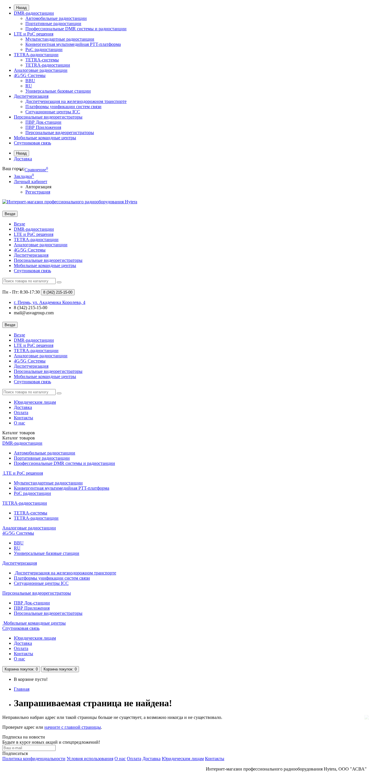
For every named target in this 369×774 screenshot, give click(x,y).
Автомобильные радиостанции (56, 18)
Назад (21, 7)
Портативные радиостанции (53, 23)
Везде (19, 223)
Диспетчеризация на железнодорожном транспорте (76, 101)
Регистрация (37, 191)
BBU (30, 80)
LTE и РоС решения (33, 33)
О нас (19, 422)
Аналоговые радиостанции (40, 70)
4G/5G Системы (30, 75)
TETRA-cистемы (42, 59)
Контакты (23, 417)
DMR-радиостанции (34, 13)
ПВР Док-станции (43, 122)
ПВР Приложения (43, 127)
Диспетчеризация (31, 96)
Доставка (23, 158)
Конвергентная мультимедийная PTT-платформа (73, 44)
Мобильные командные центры (45, 137)
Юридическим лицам (35, 402)
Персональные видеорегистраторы (48, 116)
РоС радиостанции (44, 49)
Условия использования (90, 758)
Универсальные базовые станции (58, 91)
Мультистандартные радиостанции (59, 39)
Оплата (21, 412)
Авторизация (38, 186)
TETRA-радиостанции (36, 54)
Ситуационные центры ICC (52, 111)
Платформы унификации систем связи (63, 106)
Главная (21, 689)
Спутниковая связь (32, 142)
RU (28, 85)
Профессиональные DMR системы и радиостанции (76, 28)
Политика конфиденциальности (33, 758)
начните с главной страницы (72, 727)
